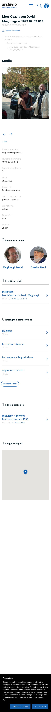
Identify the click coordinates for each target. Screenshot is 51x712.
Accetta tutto (40, 706)
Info (5, 142)
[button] (4, 134)
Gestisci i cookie (20, 706)
